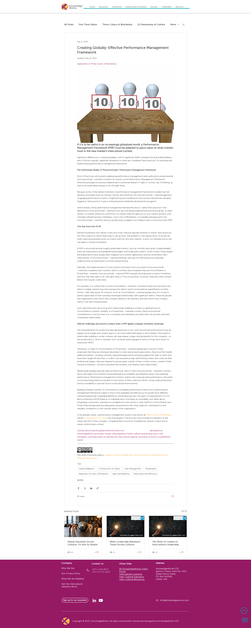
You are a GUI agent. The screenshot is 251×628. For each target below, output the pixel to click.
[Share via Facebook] (78, 488)
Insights (80, 480)
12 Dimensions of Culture (151, 24)
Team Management (132, 469)
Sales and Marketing (120, 474)
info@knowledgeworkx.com (174, 600)
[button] (183, 24)
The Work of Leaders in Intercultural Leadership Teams (165, 543)
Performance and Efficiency (145, 474)
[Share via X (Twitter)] (85, 488)
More (173, 24)
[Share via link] (97, 488)
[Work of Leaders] (168, 526)
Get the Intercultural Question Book (71, 585)
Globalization (150, 469)
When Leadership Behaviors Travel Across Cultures (125, 543)
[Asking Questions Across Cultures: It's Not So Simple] (83, 526)
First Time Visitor (88, 24)
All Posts (68, 24)
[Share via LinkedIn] (91, 488)
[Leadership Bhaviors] (125, 526)
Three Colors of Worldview (117, 24)
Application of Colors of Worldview (93, 474)
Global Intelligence (86, 469)
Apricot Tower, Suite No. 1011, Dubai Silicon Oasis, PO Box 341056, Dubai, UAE (171, 575)
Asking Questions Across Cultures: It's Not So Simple (82, 543)
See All (184, 511)
